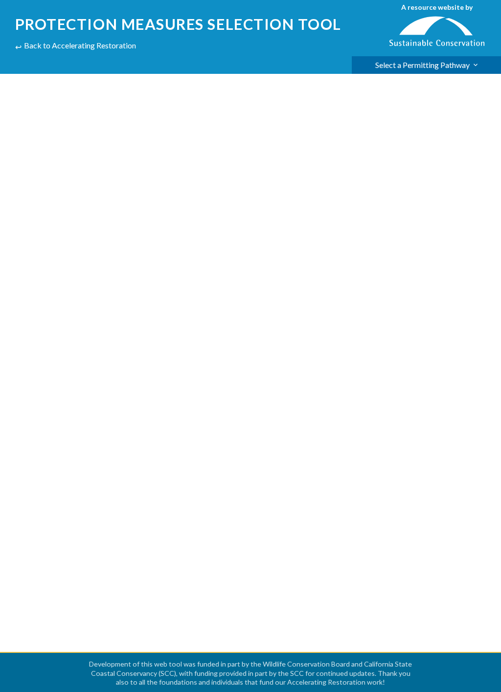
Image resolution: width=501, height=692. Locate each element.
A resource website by (437, 7)
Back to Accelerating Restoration (80, 45)
